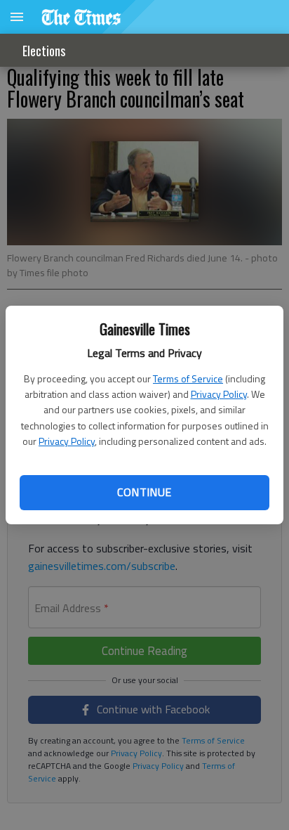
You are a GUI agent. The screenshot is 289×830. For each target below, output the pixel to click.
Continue (144, 492)
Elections (43, 50)
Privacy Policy (219, 394)
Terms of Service (188, 378)
